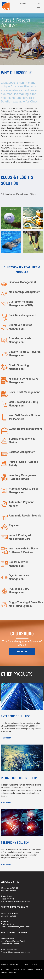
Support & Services (27, 969)
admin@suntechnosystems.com (16, 902)
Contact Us (22, 651)
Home (2, 969)
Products (16, 969)
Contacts (3, 973)
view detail (7, 738)
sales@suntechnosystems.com (16, 927)
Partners (39, 969)
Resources (24, 3)
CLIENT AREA (37, 3)
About (8, 969)
